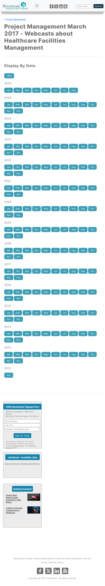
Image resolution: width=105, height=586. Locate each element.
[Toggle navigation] (36, 5)
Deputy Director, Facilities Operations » (22, 463)
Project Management (16, 19)
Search (98, 6)
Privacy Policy (18, 446)
